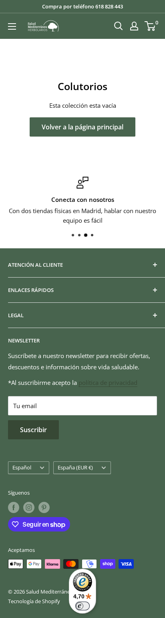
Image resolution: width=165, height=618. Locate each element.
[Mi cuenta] (134, 26)
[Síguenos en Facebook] (13, 507)
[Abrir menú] (12, 26)
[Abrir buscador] (118, 26)
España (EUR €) (75, 467)
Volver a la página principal (82, 127)
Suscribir (33, 429)
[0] (150, 26)
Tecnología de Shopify (34, 601)
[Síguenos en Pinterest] (44, 507)
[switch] (82, 606)
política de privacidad (107, 382)
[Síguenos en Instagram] (28, 507)
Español (21, 467)
